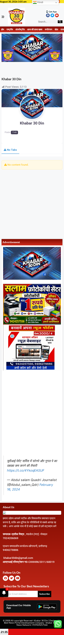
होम (2, 29)
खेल (56, 29)
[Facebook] (48, 15)
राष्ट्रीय (10, 29)
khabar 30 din (52, 622)
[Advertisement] (32, 204)
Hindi (40, 2)
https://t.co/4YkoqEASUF (25, 470)
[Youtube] (57, 15)
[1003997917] (32, 278)
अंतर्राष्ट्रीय (20, 29)
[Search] (60, 21)
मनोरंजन (48, 29)
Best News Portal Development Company (24, 622)
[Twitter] (52, 15)
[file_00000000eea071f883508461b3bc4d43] (32, 369)
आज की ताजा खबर (34, 29)
